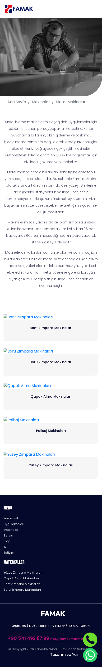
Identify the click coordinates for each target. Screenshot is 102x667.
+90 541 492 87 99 (28, 638)
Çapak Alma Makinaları (21, 578)
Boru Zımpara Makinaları (22, 590)
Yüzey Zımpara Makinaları (23, 572)
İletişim (9, 553)
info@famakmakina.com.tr (72, 639)
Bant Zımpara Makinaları (22, 584)
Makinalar (41, 102)
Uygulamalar (13, 524)
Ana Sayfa (16, 102)
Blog (7, 541)
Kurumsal (11, 518)
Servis (8, 535)
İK (5, 547)
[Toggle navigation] (94, 9)
